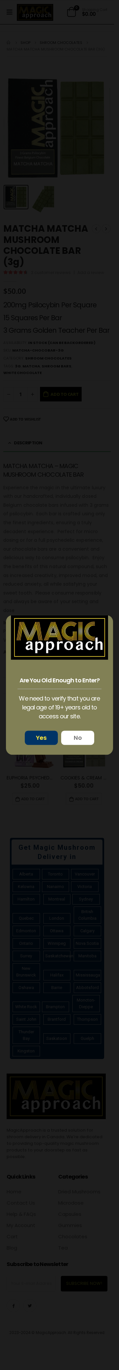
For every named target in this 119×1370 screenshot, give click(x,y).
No (78, 738)
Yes (41, 738)
